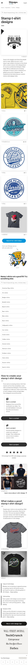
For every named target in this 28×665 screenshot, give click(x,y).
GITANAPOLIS (5, 549)
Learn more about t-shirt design (14, 493)
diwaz (4, 110)
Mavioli (3, 578)
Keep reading (14, 592)
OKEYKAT (5, 234)
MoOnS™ (25, 56)
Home (2, 7)
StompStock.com (6, 141)
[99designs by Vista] (13, 2)
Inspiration (7, 7)
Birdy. (4, 172)
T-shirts (13, 7)
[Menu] (2, 2)
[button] (26, 655)
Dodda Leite (4, 491)
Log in (25, 3)
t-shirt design (10, 76)
